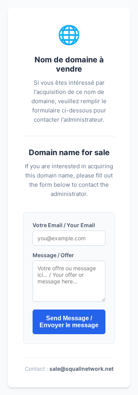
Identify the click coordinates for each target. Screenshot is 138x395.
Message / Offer (53, 255)
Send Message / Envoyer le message (69, 321)
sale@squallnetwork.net (81, 368)
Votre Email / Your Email (64, 225)
